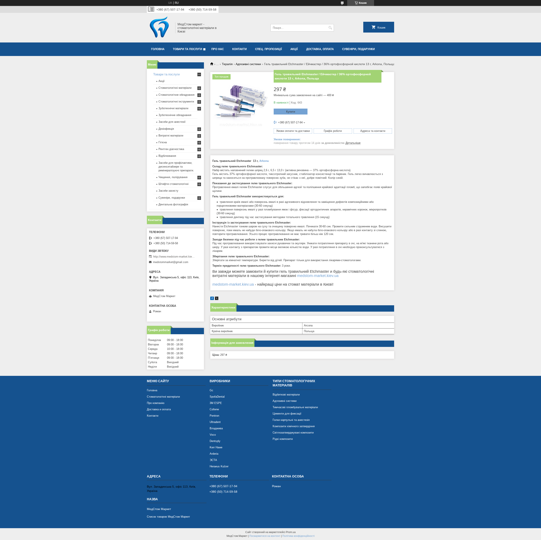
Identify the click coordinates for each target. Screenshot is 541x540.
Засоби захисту (168, 190)
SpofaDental (217, 396)
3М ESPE (216, 403)
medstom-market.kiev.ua (318, 276)
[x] (216, 299)
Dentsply (215, 441)
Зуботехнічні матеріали (173, 108)
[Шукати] (330, 27)
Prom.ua (291, 532)
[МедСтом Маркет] (159, 27)
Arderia (214, 453)
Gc (211, 390)
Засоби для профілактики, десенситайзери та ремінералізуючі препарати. (176, 166)
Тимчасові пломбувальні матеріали (295, 407)
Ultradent (215, 422)
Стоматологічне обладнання (176, 94)
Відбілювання (167, 155)
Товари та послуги (187, 49)
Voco (213, 434)
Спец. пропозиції (268, 49)
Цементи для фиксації (287, 413)
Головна (157, 49)
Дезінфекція (166, 128)
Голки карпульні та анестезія (291, 419)
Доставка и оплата (159, 409)
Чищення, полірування (172, 177)
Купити (290, 111)
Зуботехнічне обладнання (174, 115)
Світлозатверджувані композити (293, 432)
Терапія (227, 64)
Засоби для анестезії (172, 121)
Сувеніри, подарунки (358, 49)
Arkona (264, 160)
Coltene (214, 409)
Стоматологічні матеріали (174, 87)
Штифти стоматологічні (173, 183)
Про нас (217, 49)
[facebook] (212, 299)
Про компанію (155, 403)
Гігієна (162, 142)
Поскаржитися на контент (264, 536)
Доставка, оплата (320, 49)
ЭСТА (213, 460)
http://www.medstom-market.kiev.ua (174, 256)
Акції (294, 49)
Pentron (214, 415)
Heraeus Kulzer (219, 466)
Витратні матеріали (170, 135)
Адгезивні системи (248, 64)
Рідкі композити (283, 438)
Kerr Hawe (216, 447)
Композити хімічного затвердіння (294, 426)
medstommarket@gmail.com (170, 262)
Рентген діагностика (171, 149)
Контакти (239, 49)
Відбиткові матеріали (286, 394)
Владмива (216, 428)
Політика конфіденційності (298, 536)
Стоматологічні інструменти (176, 101)
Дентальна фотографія (173, 204)
